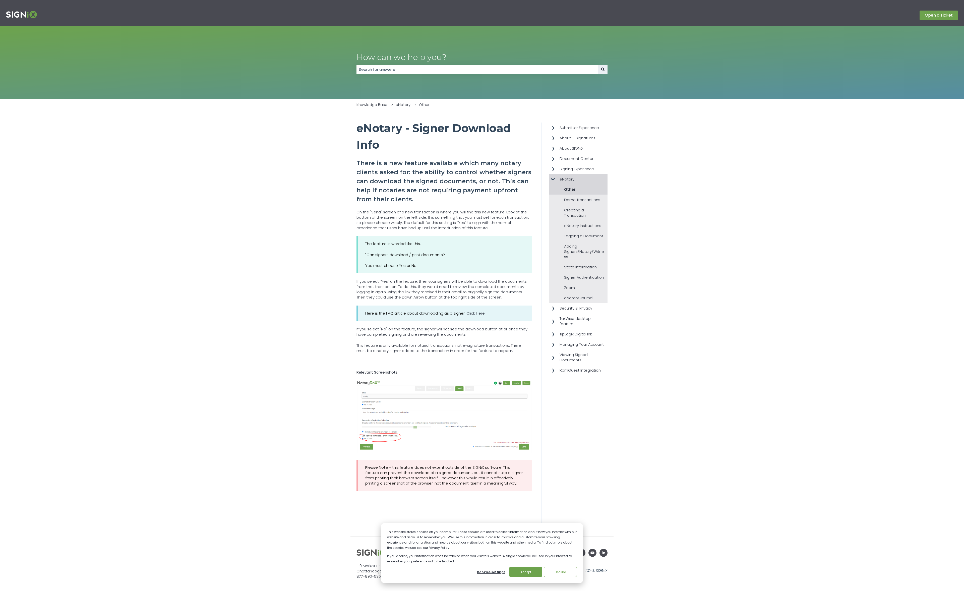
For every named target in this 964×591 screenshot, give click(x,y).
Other (424, 104)
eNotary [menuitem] (567, 179)
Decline (560, 572)
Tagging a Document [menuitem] (583, 236)
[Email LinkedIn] (603, 553)
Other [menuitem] (570, 189)
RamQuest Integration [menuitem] (580, 370)
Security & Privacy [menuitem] (576, 308)
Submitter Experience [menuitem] (579, 127)
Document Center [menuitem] (576, 158)
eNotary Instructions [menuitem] (582, 225)
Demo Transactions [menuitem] (582, 199)
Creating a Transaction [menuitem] (575, 212)
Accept (525, 572)
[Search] (603, 69)
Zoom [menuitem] (569, 287)
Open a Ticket (939, 15)
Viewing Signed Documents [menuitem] (574, 357)
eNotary (403, 104)
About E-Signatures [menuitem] (577, 138)
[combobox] (477, 69)
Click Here (475, 313)
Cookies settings (491, 572)
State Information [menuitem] (580, 267)
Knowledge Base (371, 104)
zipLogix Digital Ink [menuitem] (576, 334)
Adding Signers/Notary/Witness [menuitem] (584, 251)
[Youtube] (592, 553)
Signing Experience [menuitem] (577, 168)
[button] (553, 128)
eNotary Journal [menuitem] (578, 298)
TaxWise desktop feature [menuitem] (575, 321)
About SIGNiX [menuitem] (571, 148)
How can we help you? (401, 57)
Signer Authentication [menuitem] (584, 277)
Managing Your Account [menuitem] (582, 344)
